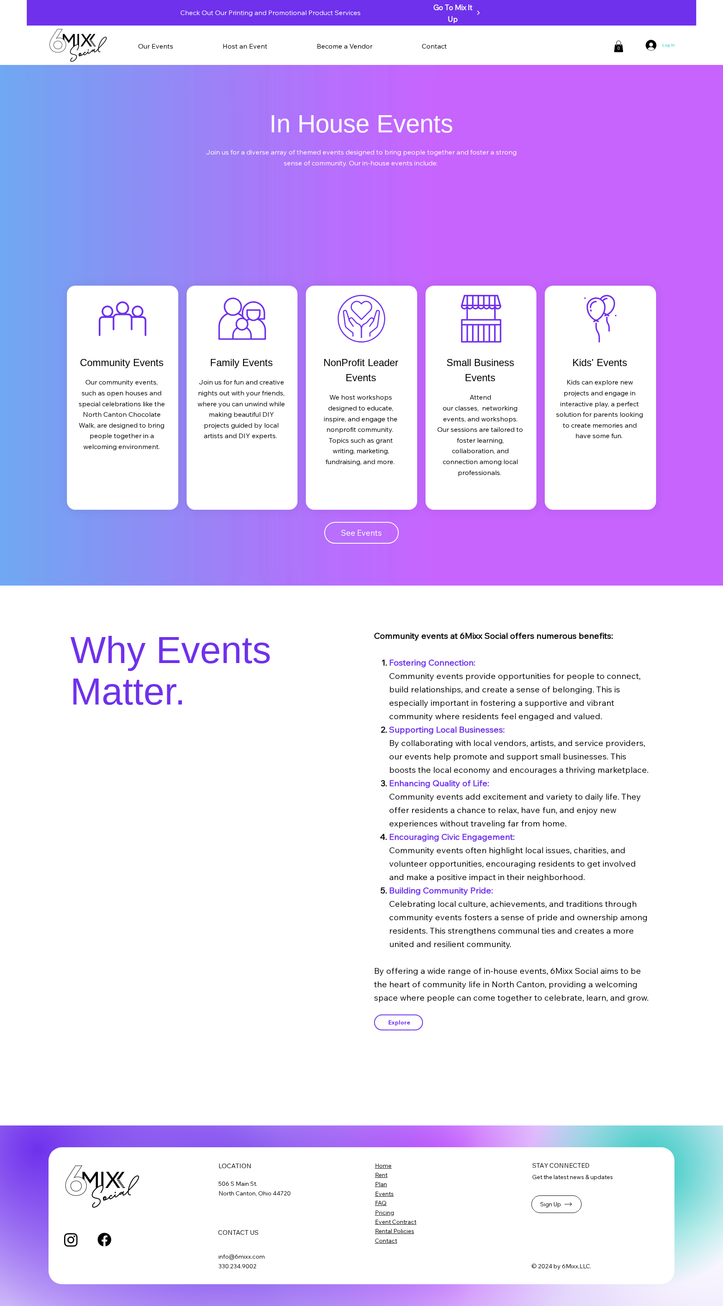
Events (384, 1194)
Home (383, 1165)
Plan (381, 1184)
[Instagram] (71, 1240)
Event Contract (395, 1222)
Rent (381, 1175)
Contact (386, 1240)
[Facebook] (104, 1240)
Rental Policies (394, 1231)
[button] (263, 46)
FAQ (381, 1203)
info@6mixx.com (241, 1256)
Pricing (384, 1212)
